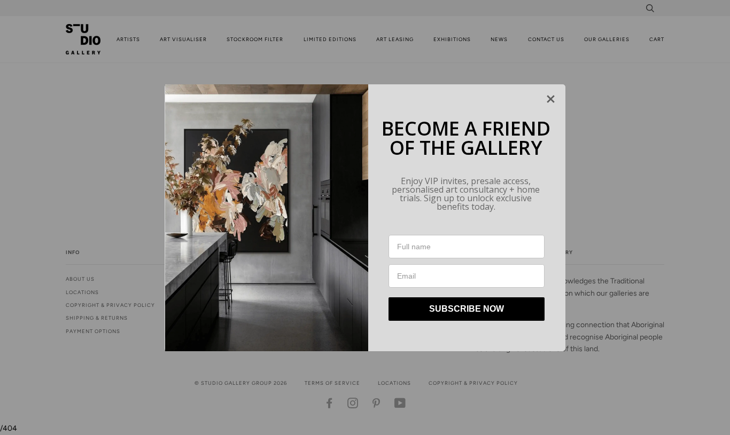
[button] (551, 99)
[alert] (365, 217)
